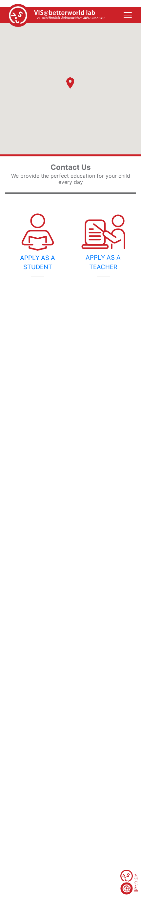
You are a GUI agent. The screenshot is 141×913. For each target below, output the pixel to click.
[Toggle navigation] (127, 15)
